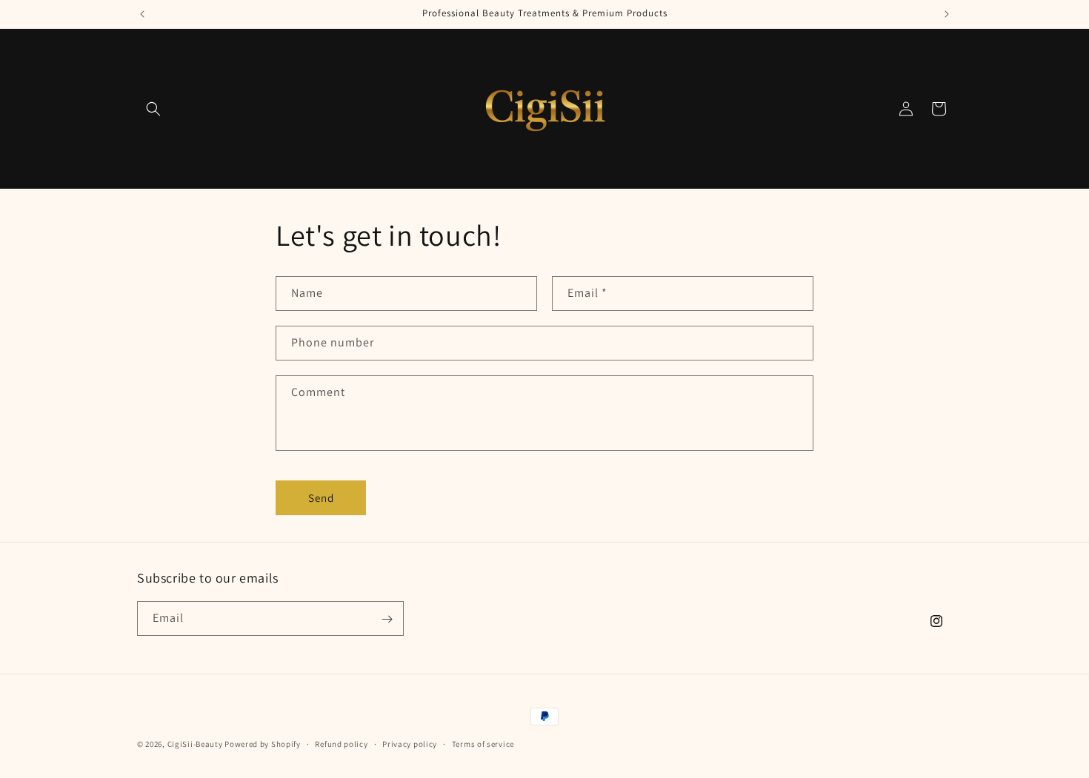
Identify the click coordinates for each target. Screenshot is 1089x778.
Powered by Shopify (262, 744)
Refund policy (341, 743)
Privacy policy (409, 743)
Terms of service (483, 743)
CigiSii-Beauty (195, 744)
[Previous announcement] (142, 14)
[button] (153, 109)
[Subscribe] (386, 619)
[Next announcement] (946, 14)
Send (321, 498)
